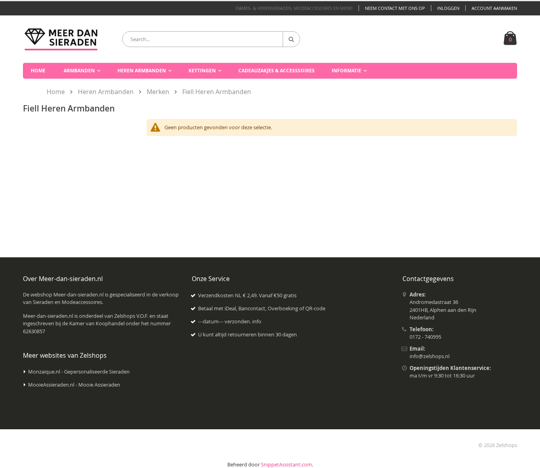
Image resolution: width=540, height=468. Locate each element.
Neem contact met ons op (395, 8)
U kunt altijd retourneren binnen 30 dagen (247, 334)
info (256, 321)
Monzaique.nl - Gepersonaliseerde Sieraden (79, 371)
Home (56, 91)
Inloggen (448, 8)
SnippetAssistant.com (286, 464)
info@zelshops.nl (429, 356)
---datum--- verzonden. (225, 321)
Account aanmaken (494, 8)
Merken (158, 92)
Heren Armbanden (106, 92)
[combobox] (211, 39)
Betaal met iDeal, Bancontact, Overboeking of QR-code (261, 308)
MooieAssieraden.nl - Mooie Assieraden (74, 384)
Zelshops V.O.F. (131, 315)
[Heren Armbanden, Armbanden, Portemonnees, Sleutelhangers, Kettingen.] (61, 38)
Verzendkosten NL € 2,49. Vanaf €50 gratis (247, 295)
